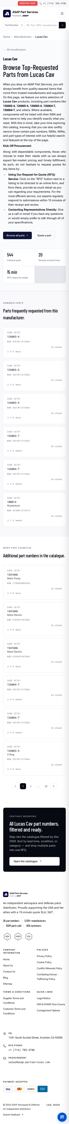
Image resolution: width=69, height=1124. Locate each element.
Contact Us (9, 971)
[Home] (15, 894)
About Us (8, 965)
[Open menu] (62, 13)
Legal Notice (43, 998)
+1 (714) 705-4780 (54, 3)
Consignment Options (48, 1010)
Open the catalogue (26, 861)
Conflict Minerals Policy (49, 968)
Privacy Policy (44, 956)
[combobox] (42, 25)
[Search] (62, 25)
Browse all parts (16, 235)
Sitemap (7, 983)
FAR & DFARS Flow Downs (51, 1004)
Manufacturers (22, 36)
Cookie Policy (44, 962)
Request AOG (28, 3)
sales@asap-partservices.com (29, 1062)
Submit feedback (11, 1114)
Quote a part (44, 235)
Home (6, 36)
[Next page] (54, 786)
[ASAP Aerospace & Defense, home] (20, 13)
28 (46, 786)
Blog (5, 977)
